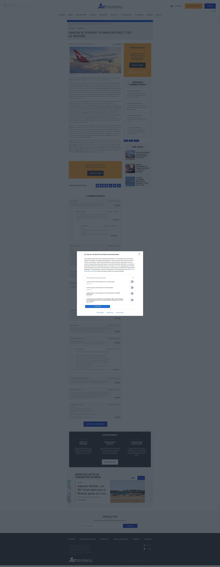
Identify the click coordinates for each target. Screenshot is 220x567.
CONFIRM (97, 306)
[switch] (131, 281)
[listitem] (110, 278)
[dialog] (110, 283)
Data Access (110, 312)
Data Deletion (100, 312)
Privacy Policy (119, 312)
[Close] (139, 254)
